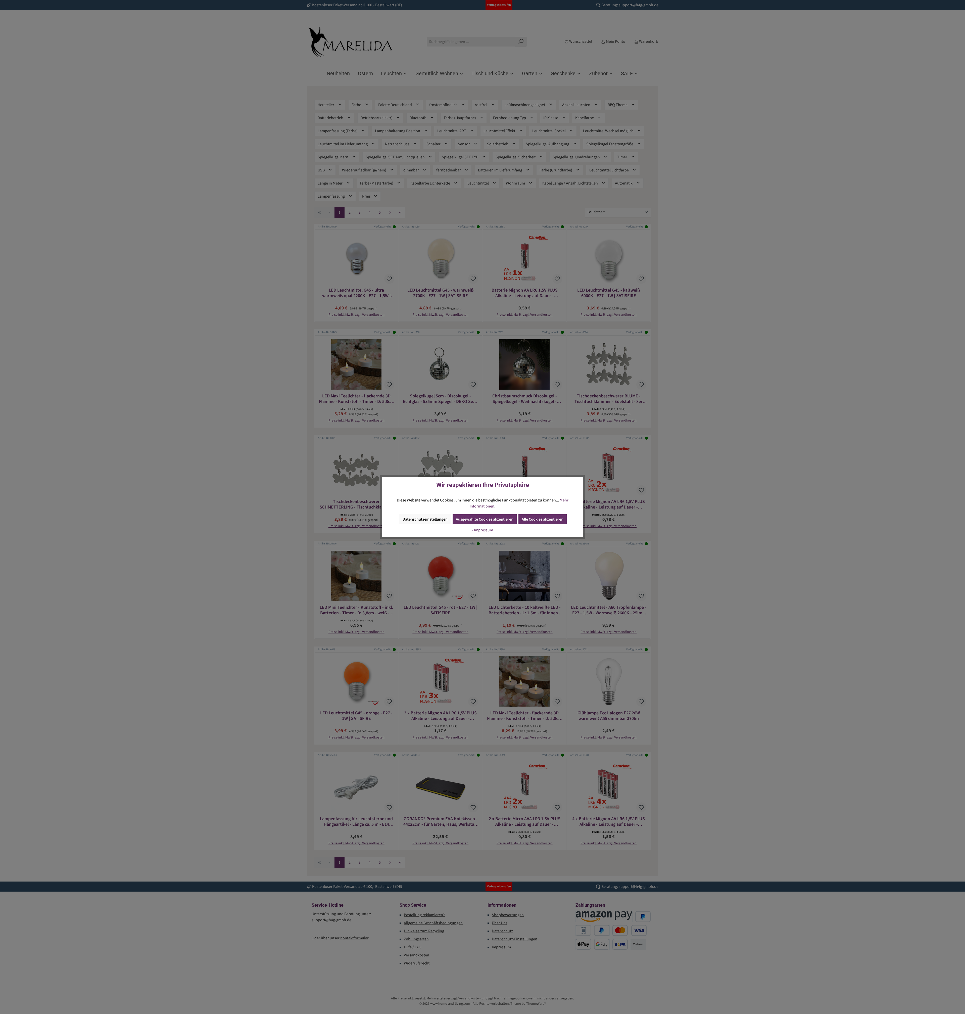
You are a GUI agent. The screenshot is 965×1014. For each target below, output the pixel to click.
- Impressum (482, 530)
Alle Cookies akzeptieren (542, 519)
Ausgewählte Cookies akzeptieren (484, 519)
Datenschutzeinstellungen (425, 519)
